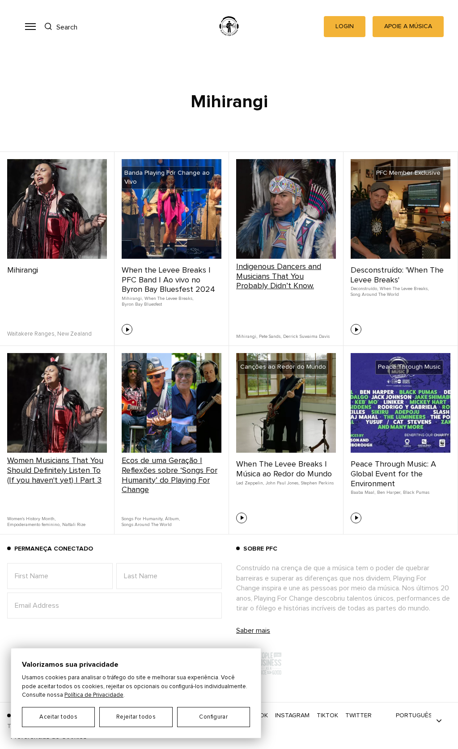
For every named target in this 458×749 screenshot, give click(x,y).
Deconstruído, (364, 288)
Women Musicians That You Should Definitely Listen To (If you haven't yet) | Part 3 (55, 470)
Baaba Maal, (363, 492)
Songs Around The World (147, 524)
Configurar (213, 717)
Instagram (292, 715)
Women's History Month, (31, 519)
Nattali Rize (73, 524)
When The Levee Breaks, (168, 298)
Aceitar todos (58, 717)
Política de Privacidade (93, 695)
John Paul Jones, (282, 483)
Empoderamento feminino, (33, 524)
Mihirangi (22, 270)
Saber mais (253, 630)
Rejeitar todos (136, 717)
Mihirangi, (132, 298)
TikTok (327, 715)
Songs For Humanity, (142, 519)
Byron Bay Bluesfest (142, 304)
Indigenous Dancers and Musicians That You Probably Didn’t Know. (278, 276)
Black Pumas (416, 492)
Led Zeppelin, (250, 483)
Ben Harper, (389, 492)
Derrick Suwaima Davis (306, 336)
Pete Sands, (270, 336)
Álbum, (172, 519)
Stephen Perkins (317, 483)
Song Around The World (375, 294)
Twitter (358, 715)
